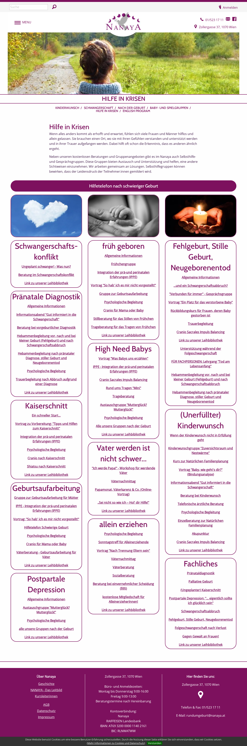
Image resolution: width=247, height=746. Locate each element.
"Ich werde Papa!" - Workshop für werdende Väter (123, 470)
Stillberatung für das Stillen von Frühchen (123, 319)
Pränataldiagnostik (200, 573)
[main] (123, 378)
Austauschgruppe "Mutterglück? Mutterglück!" (46, 609)
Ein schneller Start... (46, 415)
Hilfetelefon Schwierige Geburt (46, 527)
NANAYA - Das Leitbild (46, 690)
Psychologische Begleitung (46, 371)
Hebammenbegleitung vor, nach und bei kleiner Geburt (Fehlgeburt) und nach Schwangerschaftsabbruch (46, 340)
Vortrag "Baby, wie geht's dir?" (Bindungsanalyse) (200, 472)
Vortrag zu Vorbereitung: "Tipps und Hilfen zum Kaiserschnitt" (46, 426)
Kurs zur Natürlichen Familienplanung (200, 461)
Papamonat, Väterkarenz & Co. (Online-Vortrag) (123, 491)
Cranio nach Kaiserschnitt (46, 458)
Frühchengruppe (123, 264)
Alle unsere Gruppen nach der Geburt (123, 426)
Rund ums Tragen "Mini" (123, 388)
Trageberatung (123, 396)
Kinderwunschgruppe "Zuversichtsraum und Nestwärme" (200, 450)
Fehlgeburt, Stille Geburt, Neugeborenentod (201, 619)
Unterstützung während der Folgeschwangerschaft (200, 350)
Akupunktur (200, 533)
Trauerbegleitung (200, 324)
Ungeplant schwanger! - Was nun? (46, 266)
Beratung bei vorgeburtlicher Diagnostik (46, 327)
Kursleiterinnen (46, 696)
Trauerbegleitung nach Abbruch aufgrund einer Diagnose (46, 381)
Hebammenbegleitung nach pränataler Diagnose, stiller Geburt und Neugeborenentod (46, 358)
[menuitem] (69, 107)
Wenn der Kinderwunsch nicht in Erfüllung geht (200, 437)
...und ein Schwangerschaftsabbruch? (200, 285)
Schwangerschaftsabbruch (200, 611)
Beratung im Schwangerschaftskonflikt (46, 275)
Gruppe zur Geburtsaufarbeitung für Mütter (46, 498)
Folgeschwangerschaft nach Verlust (200, 628)
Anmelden (230, 7)
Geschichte (46, 684)
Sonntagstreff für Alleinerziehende (123, 542)
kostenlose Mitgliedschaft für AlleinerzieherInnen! (123, 599)
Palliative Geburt (201, 581)
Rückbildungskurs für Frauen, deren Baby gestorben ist (201, 313)
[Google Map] (200, 697)
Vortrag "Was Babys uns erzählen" (123, 358)
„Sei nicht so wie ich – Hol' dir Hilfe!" (123, 502)
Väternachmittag (123, 481)
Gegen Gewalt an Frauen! (200, 636)
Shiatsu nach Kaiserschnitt (46, 466)
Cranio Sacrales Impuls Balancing (123, 380)
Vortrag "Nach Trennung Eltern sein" (123, 550)
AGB (46, 705)
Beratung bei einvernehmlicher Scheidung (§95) (123, 586)
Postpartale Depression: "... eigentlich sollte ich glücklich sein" (200, 600)
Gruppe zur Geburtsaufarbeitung (123, 294)
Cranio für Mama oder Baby (46, 544)
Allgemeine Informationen (46, 306)
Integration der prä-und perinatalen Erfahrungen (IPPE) (46, 439)
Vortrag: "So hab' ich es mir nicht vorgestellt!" (46, 519)
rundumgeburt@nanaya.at (205, 715)
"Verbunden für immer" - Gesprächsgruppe (200, 294)
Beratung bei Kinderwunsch (200, 495)
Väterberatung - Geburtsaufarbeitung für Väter (46, 554)
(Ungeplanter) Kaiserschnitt (201, 590)
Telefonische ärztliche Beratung (201, 504)
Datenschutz (46, 711)
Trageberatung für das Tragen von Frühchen (123, 327)
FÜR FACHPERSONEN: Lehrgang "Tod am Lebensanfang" (200, 363)
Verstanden (154, 743)
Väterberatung (123, 567)
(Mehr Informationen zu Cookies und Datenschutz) (116, 743)
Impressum (46, 717)
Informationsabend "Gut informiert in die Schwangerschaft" (46, 316)
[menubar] (21, 22)
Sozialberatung (123, 575)
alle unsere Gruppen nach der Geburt (46, 629)
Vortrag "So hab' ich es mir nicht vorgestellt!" (123, 285)
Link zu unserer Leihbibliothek (46, 283)
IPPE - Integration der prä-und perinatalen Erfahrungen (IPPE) (46, 508)
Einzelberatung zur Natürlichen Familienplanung (200, 523)
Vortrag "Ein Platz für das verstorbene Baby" (200, 302)
